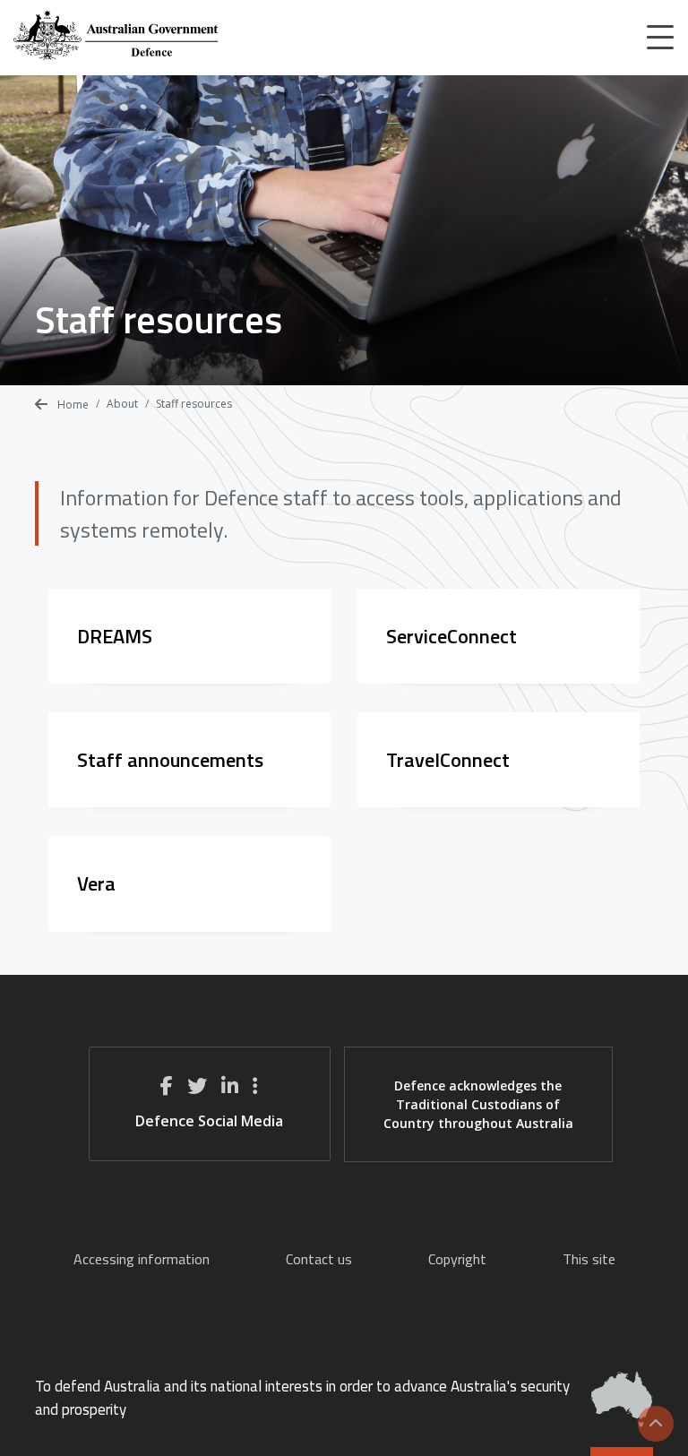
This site (589, 1259)
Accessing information (141, 1259)
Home (72, 404)
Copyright (457, 1259)
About (122, 403)
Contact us (319, 1259)
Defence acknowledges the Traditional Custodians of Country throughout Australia (478, 1104)
